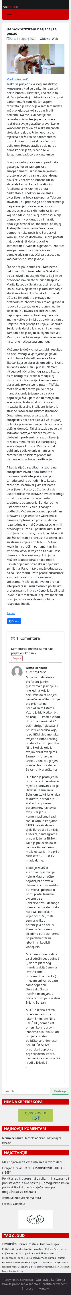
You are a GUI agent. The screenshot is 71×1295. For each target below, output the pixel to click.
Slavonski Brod (36, 1249)
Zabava (40, 1267)
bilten (11, 613)
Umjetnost (47, 1267)
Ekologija (32, 1267)
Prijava (17, 658)
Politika (33, 1244)
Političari (6, 1249)
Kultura (49, 1249)
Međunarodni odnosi (13, 1257)
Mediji (63, 1249)
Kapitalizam (28, 1253)
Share (15, 621)
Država (22, 1244)
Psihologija (6, 1267)
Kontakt (43, 1288)
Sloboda (20, 1271)
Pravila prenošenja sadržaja (21, 1284)
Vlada (44, 1257)
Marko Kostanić (17, 79)
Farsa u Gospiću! (13, 1204)
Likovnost (64, 1262)
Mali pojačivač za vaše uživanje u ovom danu (32, 1162)
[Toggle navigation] (9, 14)
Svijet (57, 1249)
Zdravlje (57, 1262)
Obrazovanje (23, 1267)
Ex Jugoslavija (33, 1257)
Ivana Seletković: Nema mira (21, 1198)
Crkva (40, 1262)
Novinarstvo (48, 1262)
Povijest (55, 1244)
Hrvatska (9, 1243)
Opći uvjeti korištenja (50, 1280)
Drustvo (12, 1271)
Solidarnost (64, 1267)
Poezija (14, 1267)
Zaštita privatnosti (54, 1284)
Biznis (18, 1253)
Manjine (34, 1262)
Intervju (9, 1262)
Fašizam (61, 1257)
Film (3, 1262)
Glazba (27, 1262)
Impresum (29, 1288)
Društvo (44, 1244)
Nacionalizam (18, 1262)
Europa (52, 1257)
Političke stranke (45, 1253)
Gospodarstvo (20, 1249)
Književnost (8, 1253)
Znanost (55, 1267)
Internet (5, 1271)
